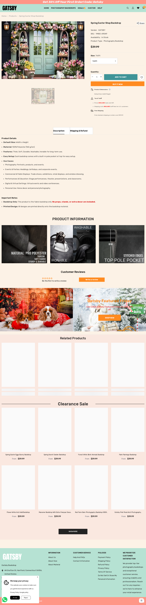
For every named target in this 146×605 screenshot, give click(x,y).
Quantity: (95, 72)
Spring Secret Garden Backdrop (55, 455)
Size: (95, 56)
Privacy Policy (14, 592)
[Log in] (133, 8)
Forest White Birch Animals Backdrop (91, 455)
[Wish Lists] (138, 8)
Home (4, 16)
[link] (24, 244)
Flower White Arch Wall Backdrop (18, 512)
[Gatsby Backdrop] (36, 309)
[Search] (128, 8)
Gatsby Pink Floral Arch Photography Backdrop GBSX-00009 (128, 512)
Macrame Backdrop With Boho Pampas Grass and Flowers (55, 512)
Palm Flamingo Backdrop (127, 455)
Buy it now (117, 84)
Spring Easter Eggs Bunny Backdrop (18, 455)
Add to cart (121, 77)
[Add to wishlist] (141, 77)
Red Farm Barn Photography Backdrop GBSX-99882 (91, 512)
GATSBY (101, 30)
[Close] (37, 577)
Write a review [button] (92, 280)
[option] (43, 50)
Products (13, 16)
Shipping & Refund (78, 131)
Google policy (23, 592)
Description (58, 131)
